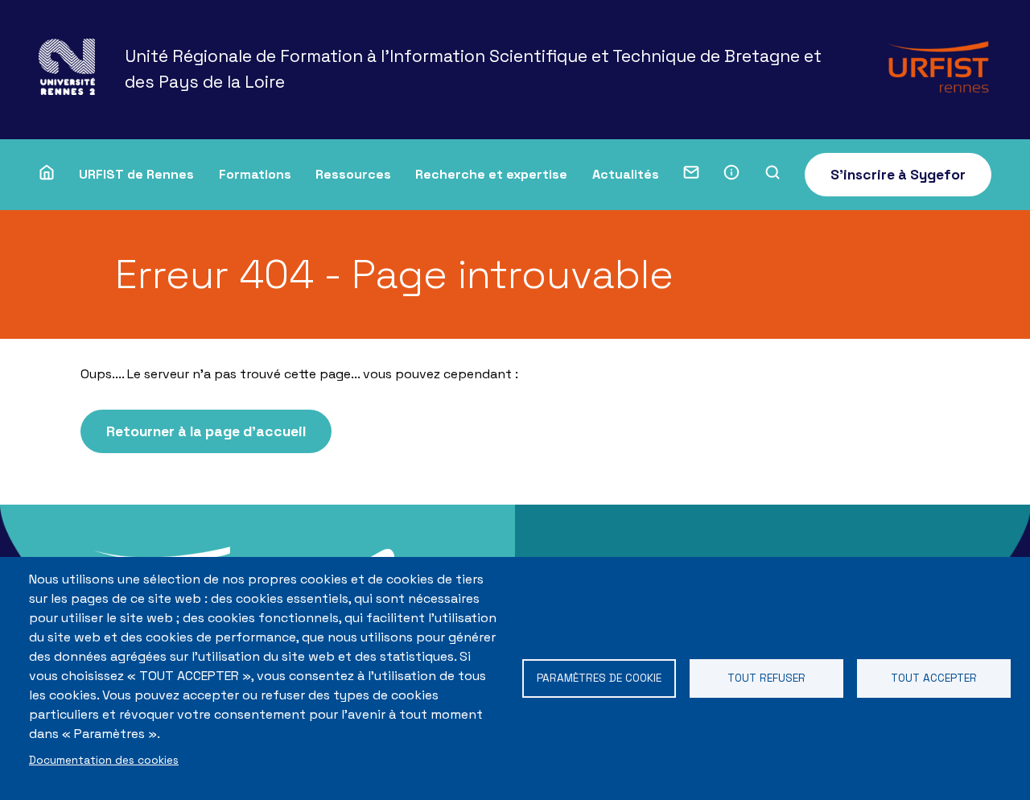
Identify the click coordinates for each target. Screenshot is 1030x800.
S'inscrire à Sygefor (898, 175)
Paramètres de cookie (599, 678)
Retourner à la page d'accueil (206, 431)
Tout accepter (934, 678)
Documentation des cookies (104, 760)
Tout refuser (766, 678)
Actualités (625, 174)
